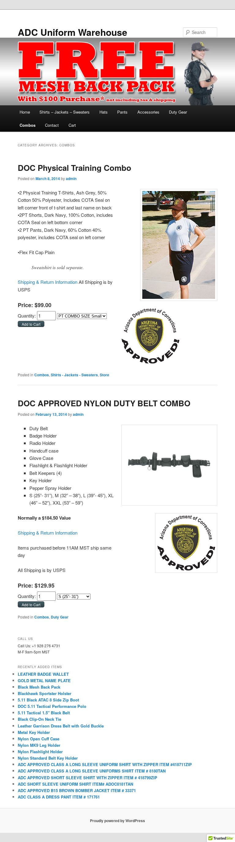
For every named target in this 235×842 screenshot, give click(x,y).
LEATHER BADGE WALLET (43, 674)
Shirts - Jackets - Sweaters (74, 375)
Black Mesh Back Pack (39, 687)
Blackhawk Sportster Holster (44, 693)
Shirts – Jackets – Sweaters (64, 112)
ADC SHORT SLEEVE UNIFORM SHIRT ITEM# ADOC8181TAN (75, 784)
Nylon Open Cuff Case (38, 739)
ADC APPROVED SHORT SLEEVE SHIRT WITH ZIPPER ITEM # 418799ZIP (87, 777)
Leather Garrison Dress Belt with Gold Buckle (61, 726)
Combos (27, 125)
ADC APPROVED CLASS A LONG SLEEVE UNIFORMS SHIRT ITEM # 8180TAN (92, 771)
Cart (72, 125)
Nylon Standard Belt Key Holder (48, 758)
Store (104, 375)
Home (25, 112)
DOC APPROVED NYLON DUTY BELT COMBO (104, 403)
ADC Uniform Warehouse (72, 32)
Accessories (148, 112)
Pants (122, 112)
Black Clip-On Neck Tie (39, 719)
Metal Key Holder (34, 732)
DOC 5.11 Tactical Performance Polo (52, 706)
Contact (52, 125)
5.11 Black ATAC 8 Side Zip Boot (48, 700)
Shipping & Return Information (47, 282)
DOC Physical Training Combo (74, 167)
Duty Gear (178, 112)
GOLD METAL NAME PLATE (44, 680)
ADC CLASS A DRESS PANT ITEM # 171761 (59, 797)
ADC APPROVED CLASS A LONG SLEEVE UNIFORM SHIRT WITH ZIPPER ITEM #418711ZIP (105, 764)
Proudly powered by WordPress (117, 820)
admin (71, 178)
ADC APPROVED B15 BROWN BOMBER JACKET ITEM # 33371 (77, 790)
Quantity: (27, 315)
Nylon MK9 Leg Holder (39, 745)
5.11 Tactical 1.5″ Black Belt (44, 713)
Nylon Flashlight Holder (40, 751)
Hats (103, 112)
